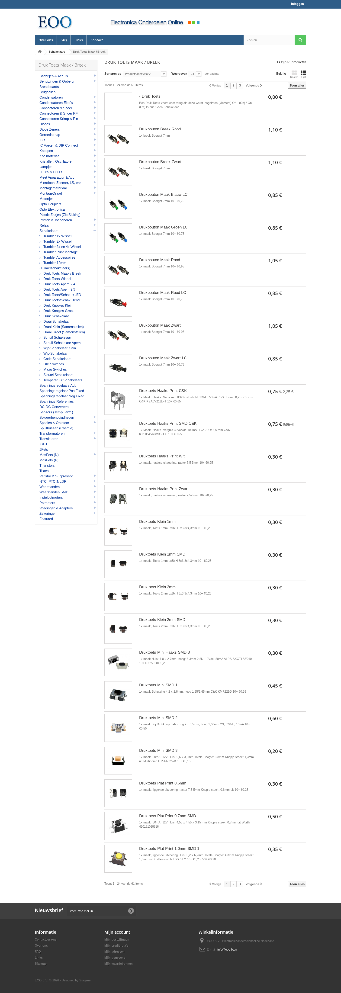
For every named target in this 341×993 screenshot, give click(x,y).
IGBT (43, 444)
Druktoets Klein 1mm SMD (162, 554)
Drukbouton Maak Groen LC (163, 227)
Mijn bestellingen (116, 939)
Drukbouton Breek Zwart (160, 162)
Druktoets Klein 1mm (157, 521)
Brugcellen (47, 92)
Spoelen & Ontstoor (54, 423)
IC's (42, 140)
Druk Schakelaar (55, 316)
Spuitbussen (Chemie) (56, 428)
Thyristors (47, 465)
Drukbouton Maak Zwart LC (163, 358)
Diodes (44, 124)
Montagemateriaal (53, 188)
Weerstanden (49, 487)
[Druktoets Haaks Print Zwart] (118, 499)
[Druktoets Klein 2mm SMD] (118, 629)
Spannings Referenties (56, 401)
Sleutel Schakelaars (58, 375)
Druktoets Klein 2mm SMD (162, 619)
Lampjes (45, 167)
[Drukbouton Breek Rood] (118, 139)
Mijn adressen (114, 951)
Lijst (303, 77)
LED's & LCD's (50, 172)
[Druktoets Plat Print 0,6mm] (118, 793)
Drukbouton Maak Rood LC (162, 292)
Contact (96, 40)
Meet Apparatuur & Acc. (57, 177)
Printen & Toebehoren (55, 220)
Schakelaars (48, 231)
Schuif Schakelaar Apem (61, 343)
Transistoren (48, 439)
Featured (46, 519)
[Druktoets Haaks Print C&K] (118, 400)
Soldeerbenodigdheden (56, 417)
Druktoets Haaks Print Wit (162, 456)
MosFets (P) (48, 460)
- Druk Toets (150, 96)
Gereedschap (49, 135)
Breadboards (49, 87)
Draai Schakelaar (56, 321)
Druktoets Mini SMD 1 (158, 685)
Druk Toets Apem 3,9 (58, 289)
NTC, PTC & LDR (53, 481)
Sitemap (41, 963)
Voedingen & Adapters (56, 508)
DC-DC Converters (54, 407)
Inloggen (297, 4)
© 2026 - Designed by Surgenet (70, 980)
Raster (294, 77)
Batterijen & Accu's (53, 76)
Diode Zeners (49, 129)
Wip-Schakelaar (55, 353)
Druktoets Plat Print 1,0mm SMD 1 (169, 848)
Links (78, 40)
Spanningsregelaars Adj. (57, 385)
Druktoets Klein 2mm (157, 587)
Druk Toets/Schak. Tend (61, 300)
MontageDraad (50, 193)
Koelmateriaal (49, 156)
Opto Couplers (50, 204)
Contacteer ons (45, 939)
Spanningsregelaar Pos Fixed (61, 391)
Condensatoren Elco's (56, 103)
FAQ (64, 40)
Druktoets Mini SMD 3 (158, 750)
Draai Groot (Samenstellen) (63, 332)
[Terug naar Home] (39, 52)
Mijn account (117, 932)
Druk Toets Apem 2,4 (58, 284)
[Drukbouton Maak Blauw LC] (118, 204)
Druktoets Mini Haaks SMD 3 (164, 652)
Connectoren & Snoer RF (58, 113)
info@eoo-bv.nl (227, 949)
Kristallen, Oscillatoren (56, 161)
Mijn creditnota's (116, 945)
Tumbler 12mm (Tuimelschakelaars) (54, 265)
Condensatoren (51, 97)
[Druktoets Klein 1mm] (118, 531)
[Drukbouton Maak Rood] (118, 270)
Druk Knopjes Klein (57, 305)
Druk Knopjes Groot (58, 311)
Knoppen (46, 151)
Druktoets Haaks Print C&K (163, 391)
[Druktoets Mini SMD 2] (118, 727)
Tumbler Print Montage (60, 252)
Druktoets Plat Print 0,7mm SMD (167, 816)
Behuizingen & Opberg (56, 81)
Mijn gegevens (114, 957)
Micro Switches (54, 369)
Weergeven (179, 73)
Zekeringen (47, 513)
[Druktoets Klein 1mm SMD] (118, 564)
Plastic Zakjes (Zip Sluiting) (59, 215)
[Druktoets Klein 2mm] (118, 597)
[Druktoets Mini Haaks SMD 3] (118, 662)
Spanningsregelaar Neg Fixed (61, 396)
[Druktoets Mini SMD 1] (118, 695)
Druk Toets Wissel (56, 279)
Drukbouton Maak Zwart (160, 325)
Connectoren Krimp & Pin (58, 119)
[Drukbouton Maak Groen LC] (118, 237)
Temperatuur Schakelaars (62, 380)
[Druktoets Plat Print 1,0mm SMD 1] (118, 858)
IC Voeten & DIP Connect (58, 145)
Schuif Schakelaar (56, 337)
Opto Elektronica (52, 209)
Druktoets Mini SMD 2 (158, 718)
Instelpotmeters (51, 497)
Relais (44, 225)
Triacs (44, 471)
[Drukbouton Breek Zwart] (118, 171)
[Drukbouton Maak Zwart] (118, 335)
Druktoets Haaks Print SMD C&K (167, 423)
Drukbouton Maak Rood (159, 260)
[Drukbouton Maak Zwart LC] (118, 368)
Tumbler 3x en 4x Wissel (61, 247)
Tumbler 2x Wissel (56, 241)
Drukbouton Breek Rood (160, 129)
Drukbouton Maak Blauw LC (163, 194)
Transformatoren (51, 433)
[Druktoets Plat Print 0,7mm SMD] (118, 826)
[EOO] (66, 21)
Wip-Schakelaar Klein (59, 348)
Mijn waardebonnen (118, 963)
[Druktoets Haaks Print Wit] (118, 466)
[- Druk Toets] (118, 106)
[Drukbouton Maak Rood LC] (118, 302)
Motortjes (46, 199)
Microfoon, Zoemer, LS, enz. (60, 183)
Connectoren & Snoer (55, 108)
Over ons (46, 40)
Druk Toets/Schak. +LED (61, 295)
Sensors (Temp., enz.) (56, 412)
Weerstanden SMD (53, 492)
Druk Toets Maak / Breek (61, 273)
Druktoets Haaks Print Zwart (164, 489)
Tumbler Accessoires (58, 257)
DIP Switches (53, 364)
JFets (43, 449)
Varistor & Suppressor (56, 476)
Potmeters (47, 503)
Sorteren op (112, 73)
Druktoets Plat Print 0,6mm (162, 783)
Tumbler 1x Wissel (56, 236)
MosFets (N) (49, 455)
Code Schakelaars (56, 359)
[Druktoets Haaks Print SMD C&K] (118, 433)
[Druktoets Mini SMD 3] (118, 760)
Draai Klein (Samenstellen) (63, 327)
